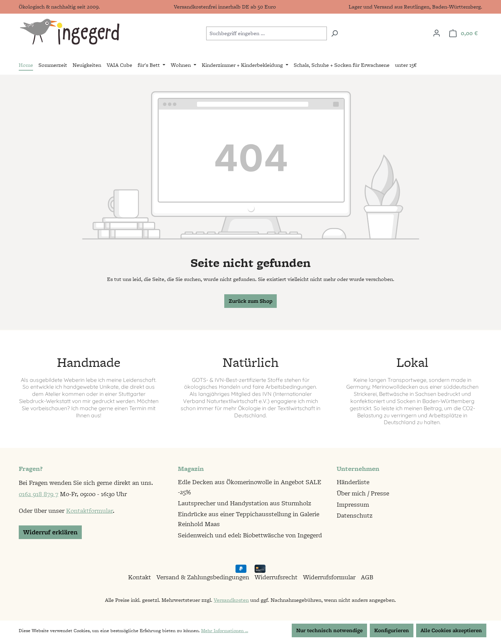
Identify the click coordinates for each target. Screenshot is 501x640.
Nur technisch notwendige (329, 630)
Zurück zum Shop (250, 300)
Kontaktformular (89, 510)
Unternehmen (358, 468)
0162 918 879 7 (38, 493)
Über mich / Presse (363, 493)
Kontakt (139, 577)
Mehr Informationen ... (224, 630)
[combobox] (266, 33)
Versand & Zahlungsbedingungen (202, 577)
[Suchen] (335, 33)
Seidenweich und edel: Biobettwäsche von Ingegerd (250, 535)
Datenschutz (355, 515)
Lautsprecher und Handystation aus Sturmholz (244, 503)
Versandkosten (231, 600)
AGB (367, 577)
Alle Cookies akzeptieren (451, 630)
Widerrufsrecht (276, 577)
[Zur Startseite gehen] (69, 31)
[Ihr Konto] (436, 33)
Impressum (353, 504)
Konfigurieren (391, 630)
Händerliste (353, 482)
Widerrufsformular (329, 577)
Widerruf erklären (50, 532)
